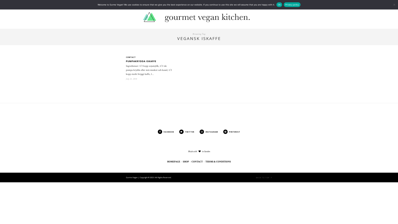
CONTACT (197, 161)
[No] (394, 4)
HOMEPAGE (173, 161)
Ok (279, 4)
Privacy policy (292, 4)
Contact (131, 57)
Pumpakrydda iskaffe (141, 61)
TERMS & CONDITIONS (218, 161)
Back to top (263, 177)
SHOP (186, 161)
